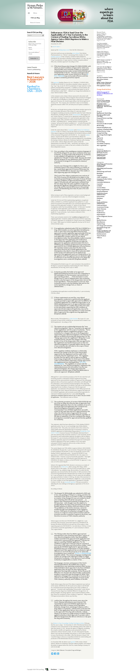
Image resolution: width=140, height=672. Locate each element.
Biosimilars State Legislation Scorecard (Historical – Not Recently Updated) (104, 105)
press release (75, 53)
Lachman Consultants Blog (104, 129)
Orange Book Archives (104, 89)
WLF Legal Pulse (101, 145)
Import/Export (101, 214)
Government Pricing (102, 207)
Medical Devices (101, 220)
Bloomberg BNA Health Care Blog (103, 115)
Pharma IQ (100, 138)
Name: (30, 47)
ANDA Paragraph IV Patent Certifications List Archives (105, 93)
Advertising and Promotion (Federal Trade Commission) (104, 165)
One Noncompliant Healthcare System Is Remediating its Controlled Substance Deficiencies (104, 45)
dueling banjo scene (64, 50)
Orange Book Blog (102, 133)
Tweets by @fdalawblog (33, 69)
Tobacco (99, 237)
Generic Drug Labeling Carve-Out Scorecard (103, 101)
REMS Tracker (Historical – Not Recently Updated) (104, 83)
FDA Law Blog (35, 18)
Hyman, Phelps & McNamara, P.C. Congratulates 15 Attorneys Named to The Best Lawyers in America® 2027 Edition (104, 36)
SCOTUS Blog (101, 142)
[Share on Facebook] (55, 653)
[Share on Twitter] (52, 653)
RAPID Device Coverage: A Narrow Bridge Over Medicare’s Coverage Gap (104, 61)
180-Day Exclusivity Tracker (105, 77)
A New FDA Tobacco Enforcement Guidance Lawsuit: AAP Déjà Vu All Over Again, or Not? (103, 53)
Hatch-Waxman (101, 209)
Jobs (98, 218)
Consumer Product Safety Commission (104, 179)
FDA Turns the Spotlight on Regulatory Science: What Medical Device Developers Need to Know (104, 68)
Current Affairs (101, 188)
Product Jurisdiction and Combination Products (104, 231)
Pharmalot (100, 140)
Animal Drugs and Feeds (104, 171)
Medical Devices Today (103, 131)
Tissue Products (101, 236)
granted (73, 642)
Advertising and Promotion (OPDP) (104, 169)
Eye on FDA (100, 120)
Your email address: (34, 52)
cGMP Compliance (102, 177)
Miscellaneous (101, 222)
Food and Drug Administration (101, 158)
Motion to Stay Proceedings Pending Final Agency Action (68, 623)
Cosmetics (100, 184)
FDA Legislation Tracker (104, 85)
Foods (98, 200)
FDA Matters (100, 122)
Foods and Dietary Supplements (102, 202)
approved (56, 82)
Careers (61, 669)
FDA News (100, 198)
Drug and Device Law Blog (104, 118)
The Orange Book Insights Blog (104, 135)
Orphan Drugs (101, 224)
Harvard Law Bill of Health (104, 123)
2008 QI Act (64, 467)
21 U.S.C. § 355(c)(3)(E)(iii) (83, 553)
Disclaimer (54, 669)
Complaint (71, 130)
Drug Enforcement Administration (102, 154)
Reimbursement (101, 234)
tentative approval (56, 56)
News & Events (35, 22)
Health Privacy (101, 212)
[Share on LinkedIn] (58, 653)
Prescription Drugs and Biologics (103, 228)
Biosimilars (100, 173)
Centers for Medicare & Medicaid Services (104, 151)
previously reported (70, 482)
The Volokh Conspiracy (103, 143)
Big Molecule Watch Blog (104, 113)
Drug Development (102, 191)
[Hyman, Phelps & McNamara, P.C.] (35, 8)
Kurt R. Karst (56, 46)
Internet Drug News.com (104, 127)
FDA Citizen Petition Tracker (102, 80)
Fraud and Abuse (102, 205)
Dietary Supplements (103, 189)
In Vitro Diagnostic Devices (104, 216)
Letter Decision (74, 318)
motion (88, 135)
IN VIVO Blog (100, 125)
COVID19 (99, 186)
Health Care (100, 211)
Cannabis (99, 175)
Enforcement (100, 196)
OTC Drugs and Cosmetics (104, 225)
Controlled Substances (103, 182)
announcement (77, 114)
